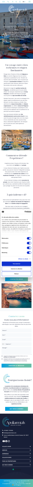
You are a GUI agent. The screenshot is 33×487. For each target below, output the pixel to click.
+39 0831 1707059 (9, 1)
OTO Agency (18, 485)
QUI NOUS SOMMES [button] (7, 465)
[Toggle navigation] (29, 1)
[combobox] (3, 344)
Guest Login (13, 2)
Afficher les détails (23, 259)
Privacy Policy (21, 483)
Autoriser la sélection (16, 268)
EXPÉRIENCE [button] (5, 453)
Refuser (16, 273)
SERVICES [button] (4, 450)
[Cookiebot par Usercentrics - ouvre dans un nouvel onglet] (24, 212)
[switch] (29, 243)
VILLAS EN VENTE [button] (6, 457)
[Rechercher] (17, 2)
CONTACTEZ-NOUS (16, 279)
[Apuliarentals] (17, 9)
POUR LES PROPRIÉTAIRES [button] (9, 461)
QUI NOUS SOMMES (16, 409)
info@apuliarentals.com (3, 1)
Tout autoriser (16, 263)
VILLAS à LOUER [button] (6, 446)
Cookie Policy (14, 483)
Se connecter (20, 2)
